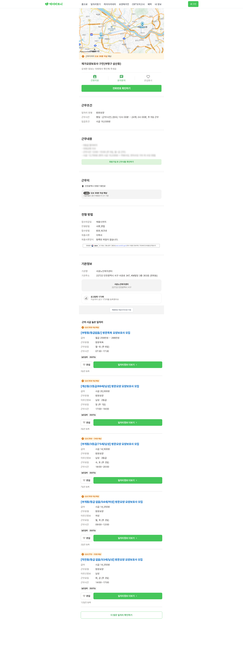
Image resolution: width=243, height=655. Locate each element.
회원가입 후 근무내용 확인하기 (121, 162)
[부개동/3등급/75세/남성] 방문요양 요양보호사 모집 (110, 444)
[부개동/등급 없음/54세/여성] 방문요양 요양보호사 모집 (112, 501)
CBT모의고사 (138, 4)
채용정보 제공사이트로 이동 (121, 310)
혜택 (150, 4)
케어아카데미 (110, 4)
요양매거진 (124, 4)
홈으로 (85, 4)
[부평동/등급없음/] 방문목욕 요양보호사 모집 (105, 332)
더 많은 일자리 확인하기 (121, 615)
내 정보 (158, 4)
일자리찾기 (96, 4)
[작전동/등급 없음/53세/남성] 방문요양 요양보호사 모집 (112, 559)
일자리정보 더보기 (126, 364)
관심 (88, 364)
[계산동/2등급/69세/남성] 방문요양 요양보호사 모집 (110, 386)
